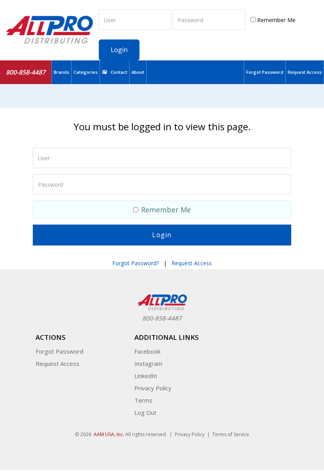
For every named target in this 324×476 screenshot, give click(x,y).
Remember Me (276, 20)
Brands (61, 72)
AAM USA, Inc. (109, 434)
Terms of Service (230, 434)
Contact (119, 72)
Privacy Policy (152, 388)
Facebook (147, 351)
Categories (85, 72)
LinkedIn (145, 376)
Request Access (305, 72)
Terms (143, 400)
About (138, 72)
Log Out (145, 412)
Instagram (148, 363)
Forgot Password (264, 72)
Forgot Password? (135, 263)
